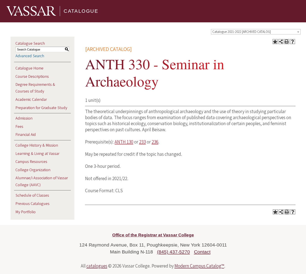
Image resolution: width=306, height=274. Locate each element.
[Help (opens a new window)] (292, 41)
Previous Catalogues (32, 204)
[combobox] (256, 31)
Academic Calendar (31, 99)
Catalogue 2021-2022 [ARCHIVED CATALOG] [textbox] (241, 32)
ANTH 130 (124, 142)
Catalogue (81, 11)
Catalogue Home (29, 68)
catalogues (96, 266)
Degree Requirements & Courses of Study (35, 88)
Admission (23, 118)
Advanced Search (29, 56)
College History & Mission (36, 145)
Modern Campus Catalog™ (199, 266)
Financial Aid (25, 134)
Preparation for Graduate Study (41, 108)
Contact (202, 251)
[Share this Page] (280, 41)
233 (142, 142)
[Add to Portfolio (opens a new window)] (275, 41)
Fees (19, 126)
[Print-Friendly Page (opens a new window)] (286, 41)
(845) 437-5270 (173, 251)
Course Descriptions (32, 76)
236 (155, 142)
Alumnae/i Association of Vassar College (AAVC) (41, 181)
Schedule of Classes (32, 195)
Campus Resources (31, 161)
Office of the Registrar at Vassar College (153, 235)
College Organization (32, 170)
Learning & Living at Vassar (37, 153)
